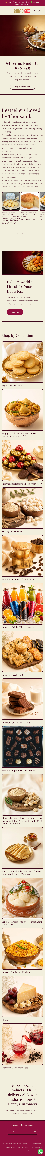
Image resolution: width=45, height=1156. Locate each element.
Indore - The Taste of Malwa (16, 972)
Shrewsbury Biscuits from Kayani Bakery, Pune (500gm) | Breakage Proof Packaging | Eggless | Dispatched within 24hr (11, 216)
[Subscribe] (35, 1131)
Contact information (24, 1151)
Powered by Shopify (23, 1143)
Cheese (5, 1020)
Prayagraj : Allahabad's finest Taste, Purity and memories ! (19, 434)
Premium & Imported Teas (15, 1067)
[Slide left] (17, 233)
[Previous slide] (17, 97)
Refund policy (10, 1147)
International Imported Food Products (20, 483)
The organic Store (10, 531)
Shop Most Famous (23, 86)
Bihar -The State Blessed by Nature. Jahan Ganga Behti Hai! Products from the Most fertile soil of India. (22, 821)
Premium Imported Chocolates (17, 770)
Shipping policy (36, 1147)
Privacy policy (37, 1143)
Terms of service (23, 1147)
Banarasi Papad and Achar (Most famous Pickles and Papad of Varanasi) (21, 872)
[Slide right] (27, 233)
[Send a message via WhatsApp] (40, 1151)
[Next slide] (27, 97)
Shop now (15, 312)
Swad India (12, 1143)
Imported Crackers (11, 674)
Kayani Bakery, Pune (12, 385)
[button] (4, 10)
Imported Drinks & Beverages (16, 627)
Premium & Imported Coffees (16, 579)
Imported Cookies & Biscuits (16, 722)
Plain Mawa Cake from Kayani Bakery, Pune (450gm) (29, 214)
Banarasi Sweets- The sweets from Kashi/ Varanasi (22, 923)
